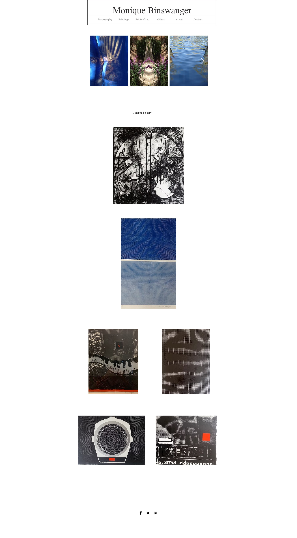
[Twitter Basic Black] (148, 513)
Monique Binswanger (152, 10)
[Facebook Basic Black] (140, 513)
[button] (142, 19)
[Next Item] (202, 61)
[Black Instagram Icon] (155, 513)
